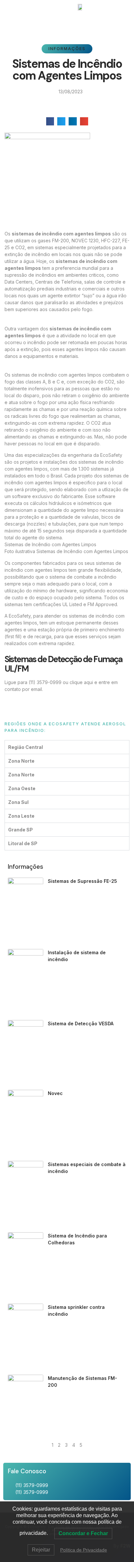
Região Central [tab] (25, 747)
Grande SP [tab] (20, 829)
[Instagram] (61, 21)
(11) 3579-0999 (45, 682)
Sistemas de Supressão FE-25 (82, 881)
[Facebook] (49, 21)
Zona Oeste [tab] (21, 788)
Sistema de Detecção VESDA (81, 1023)
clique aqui (81, 682)
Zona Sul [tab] (18, 802)
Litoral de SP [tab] (22, 843)
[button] (13, 7)
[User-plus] (85, 21)
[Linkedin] (73, 21)
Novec (55, 1093)
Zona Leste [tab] (21, 816)
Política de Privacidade (83, 1550)
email (36, 689)
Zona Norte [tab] (21, 761)
